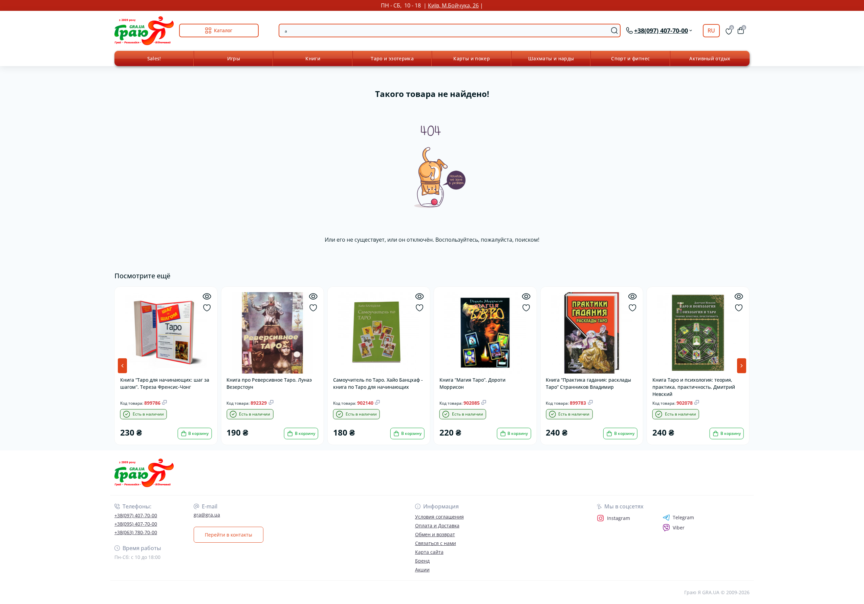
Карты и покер (471, 58)
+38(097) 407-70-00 (135, 515)
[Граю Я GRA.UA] (271, 473)
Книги (312, 58)
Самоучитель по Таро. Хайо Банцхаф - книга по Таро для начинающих (378, 383)
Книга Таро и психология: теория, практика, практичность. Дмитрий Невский (693, 387)
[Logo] (144, 30)
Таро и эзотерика (392, 58)
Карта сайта (429, 552)
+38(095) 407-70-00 (135, 524)
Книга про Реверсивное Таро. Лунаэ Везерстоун (269, 383)
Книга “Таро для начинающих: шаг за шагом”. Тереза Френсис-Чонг (164, 383)
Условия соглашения (439, 517)
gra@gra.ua (207, 514)
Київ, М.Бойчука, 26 (453, 5)
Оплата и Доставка (437, 525)
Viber (679, 527)
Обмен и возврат (435, 534)
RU (711, 30)
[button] (741, 365)
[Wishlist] (206, 308)
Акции (422, 569)
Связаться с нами (435, 543)
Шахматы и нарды (551, 58)
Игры (233, 58)
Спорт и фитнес (630, 58)
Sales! (154, 58)
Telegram (683, 518)
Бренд (422, 561)
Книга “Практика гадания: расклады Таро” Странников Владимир (588, 383)
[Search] (614, 30)
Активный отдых (709, 58)
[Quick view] (206, 296)
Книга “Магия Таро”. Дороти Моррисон (472, 383)
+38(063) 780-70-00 (135, 532)
